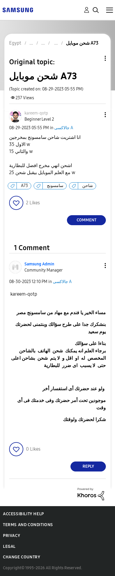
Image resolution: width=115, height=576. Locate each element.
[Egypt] (17, 9)
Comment (86, 220)
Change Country (21, 557)
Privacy (11, 535)
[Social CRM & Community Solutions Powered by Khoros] (91, 493)
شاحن (87, 185)
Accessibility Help (23, 513)
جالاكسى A (63, 127)
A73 (24, 185)
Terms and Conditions (28, 524)
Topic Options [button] (95, 58)
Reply (88, 466)
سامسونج (55, 185)
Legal (9, 546)
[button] (95, 114)
